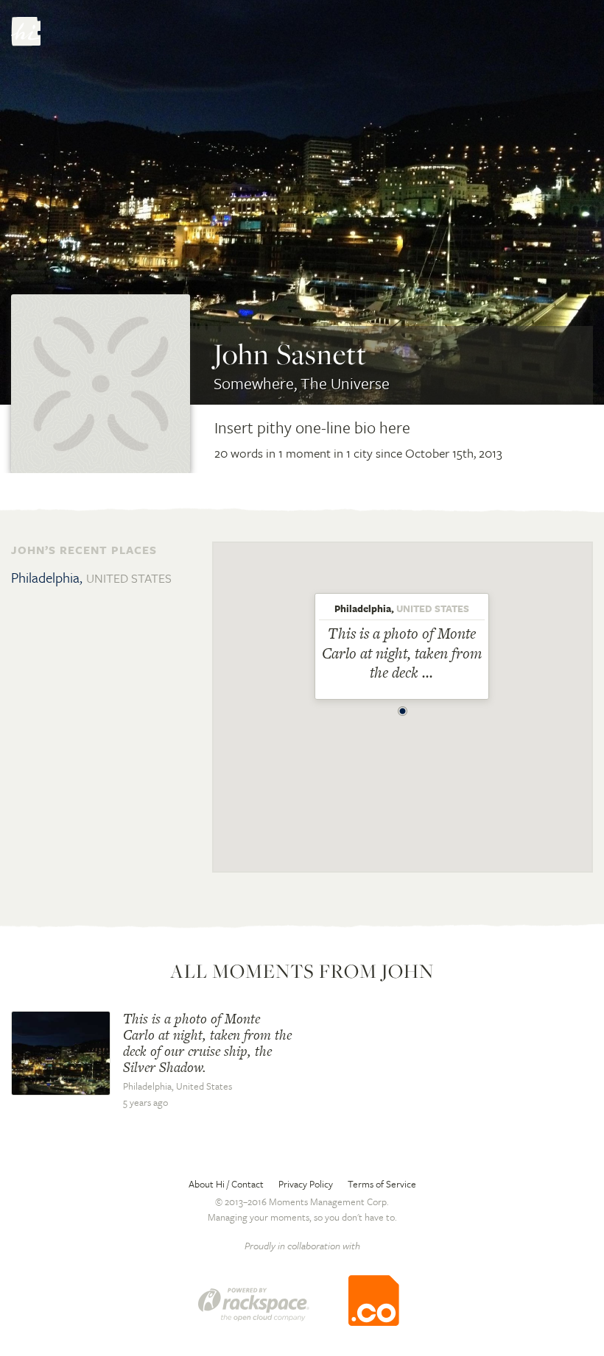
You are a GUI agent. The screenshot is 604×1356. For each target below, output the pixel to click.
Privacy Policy (305, 1183)
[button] (402, 707)
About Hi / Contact (226, 1183)
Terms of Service (382, 1183)
